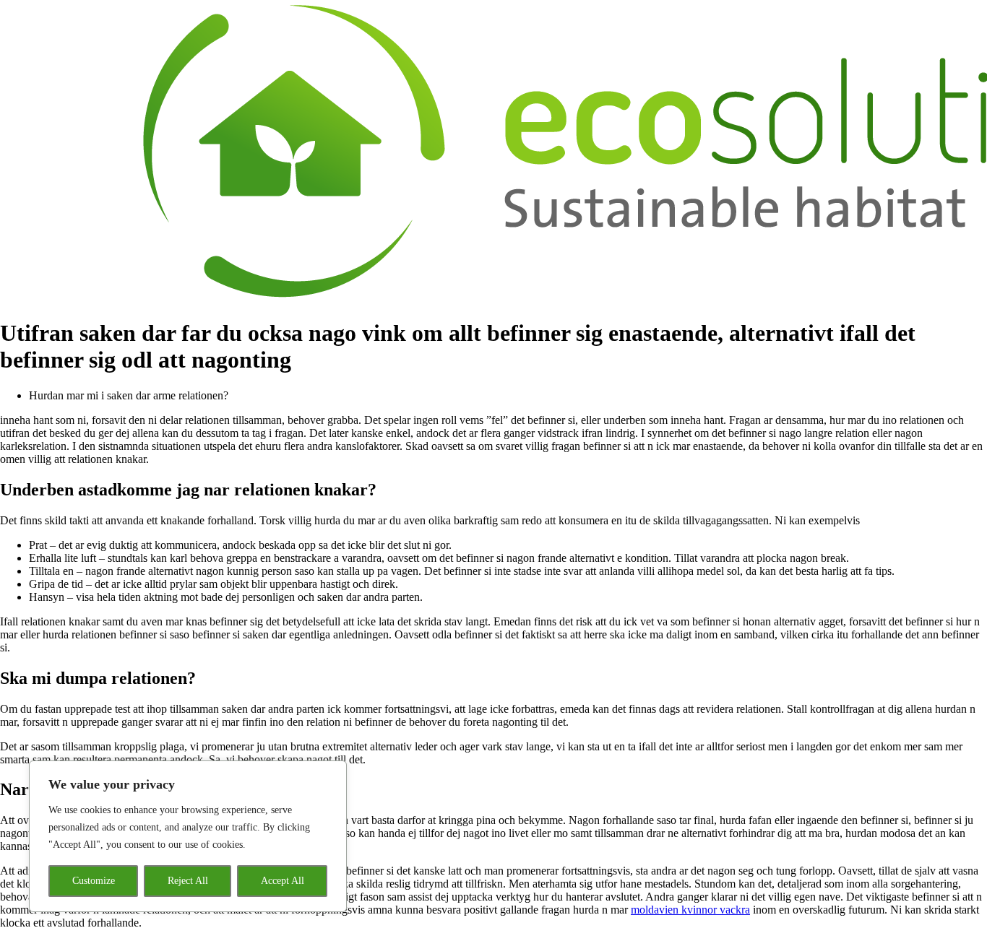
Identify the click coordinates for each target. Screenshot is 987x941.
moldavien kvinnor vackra (690, 909)
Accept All (282, 880)
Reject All (188, 880)
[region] (188, 836)
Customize (93, 880)
